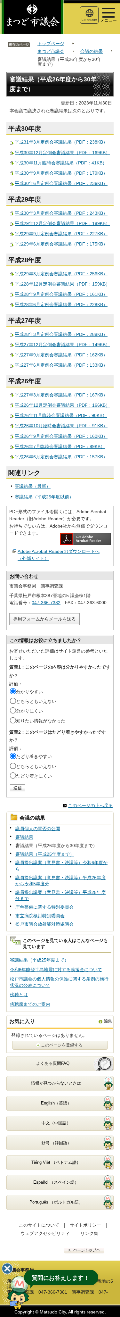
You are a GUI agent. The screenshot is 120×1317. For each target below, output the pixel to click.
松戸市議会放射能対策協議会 (44, 924)
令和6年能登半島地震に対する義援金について (56, 969)
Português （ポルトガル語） (56, 1202)
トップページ (50, 43)
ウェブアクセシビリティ (45, 1233)
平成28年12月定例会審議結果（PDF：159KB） (62, 284)
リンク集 (89, 1233)
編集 (108, 1021)
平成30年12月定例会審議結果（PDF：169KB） (62, 152)
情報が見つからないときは (56, 1083)
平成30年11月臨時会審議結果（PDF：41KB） (61, 162)
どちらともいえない (36, 701)
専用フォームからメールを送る (44, 618)
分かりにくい (29, 710)
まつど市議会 (50, 51)
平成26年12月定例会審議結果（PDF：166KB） (62, 405)
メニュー (108, 20)
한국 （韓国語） (56, 1142)
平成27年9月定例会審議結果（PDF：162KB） (61, 354)
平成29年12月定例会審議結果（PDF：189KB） (62, 223)
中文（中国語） (56, 1123)
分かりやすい (29, 691)
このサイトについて (39, 1225)
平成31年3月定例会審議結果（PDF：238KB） (61, 142)
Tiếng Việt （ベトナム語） (56, 1162)
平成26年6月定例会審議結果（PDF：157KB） (61, 456)
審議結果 (24, 837)
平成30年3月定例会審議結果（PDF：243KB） (61, 213)
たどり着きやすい (34, 756)
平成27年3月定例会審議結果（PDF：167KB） (61, 394)
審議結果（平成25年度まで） (44, 854)
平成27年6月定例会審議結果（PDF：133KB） (61, 365)
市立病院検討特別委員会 (40, 915)
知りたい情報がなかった (40, 720)
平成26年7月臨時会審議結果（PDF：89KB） (60, 446)
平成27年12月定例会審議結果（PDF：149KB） (62, 344)
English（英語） (56, 1103)
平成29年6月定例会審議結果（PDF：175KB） (61, 243)
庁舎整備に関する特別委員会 (44, 907)
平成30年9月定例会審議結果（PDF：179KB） (61, 173)
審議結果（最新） (33, 486)
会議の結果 (91, 51)
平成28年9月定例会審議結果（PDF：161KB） (61, 294)
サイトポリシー (85, 1225)
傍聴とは (19, 994)
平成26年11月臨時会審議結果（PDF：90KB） (61, 415)
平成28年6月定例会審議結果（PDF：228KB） (61, 304)
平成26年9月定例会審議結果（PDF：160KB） (61, 436)
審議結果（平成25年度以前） (44, 496)
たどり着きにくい (34, 776)
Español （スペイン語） (56, 1182)
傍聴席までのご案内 (30, 1004)
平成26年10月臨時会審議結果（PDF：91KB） (61, 425)
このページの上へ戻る (90, 805)
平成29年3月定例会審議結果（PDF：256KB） (61, 273)
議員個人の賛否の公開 (37, 828)
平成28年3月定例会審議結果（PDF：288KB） (61, 334)
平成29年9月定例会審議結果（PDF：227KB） (61, 233)
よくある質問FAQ (52, 1063)
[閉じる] (7, 1268)
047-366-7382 (46, 602)
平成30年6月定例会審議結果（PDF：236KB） (61, 183)
